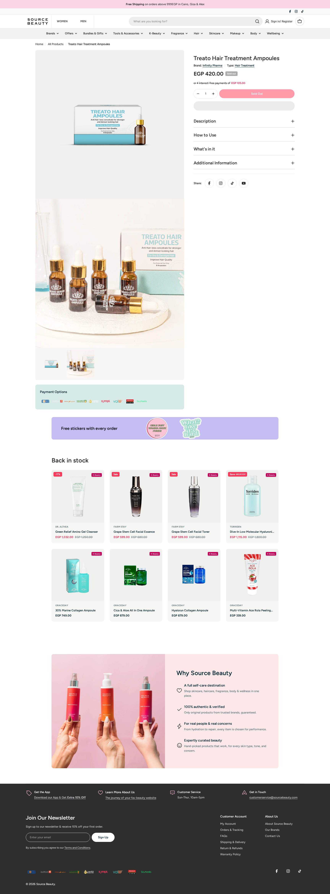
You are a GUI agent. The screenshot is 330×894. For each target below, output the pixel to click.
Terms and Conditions (77, 847)
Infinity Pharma (212, 65)
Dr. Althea (61, 526)
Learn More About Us (119, 792)
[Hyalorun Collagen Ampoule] (194, 575)
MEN (83, 21)
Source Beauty (45, 884)
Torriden (235, 526)
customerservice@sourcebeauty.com (273, 797)
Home (39, 44)
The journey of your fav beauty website (130, 798)
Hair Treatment (244, 65)
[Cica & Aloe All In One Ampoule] (136, 575)
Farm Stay (120, 526)
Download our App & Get (60, 797)
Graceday (61, 605)
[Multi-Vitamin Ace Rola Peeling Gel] (252, 575)
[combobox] (196, 21)
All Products (55, 44)
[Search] (257, 21)
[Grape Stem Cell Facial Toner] (194, 496)
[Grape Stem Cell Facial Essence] (136, 496)
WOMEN (62, 21)
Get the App (42, 792)
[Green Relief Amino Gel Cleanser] (78, 496)
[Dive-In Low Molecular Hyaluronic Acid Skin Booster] (252, 496)
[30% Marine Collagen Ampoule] (78, 575)
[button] (244, 106)
